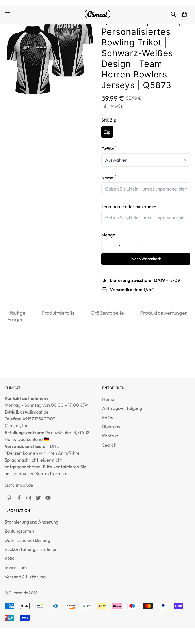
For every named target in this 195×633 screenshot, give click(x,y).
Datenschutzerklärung (27, 540)
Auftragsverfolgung (122, 408)
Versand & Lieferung (25, 577)
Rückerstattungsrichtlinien (31, 549)
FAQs (107, 417)
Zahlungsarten (19, 531)
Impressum (16, 568)
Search (109, 445)
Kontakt (110, 436)
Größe (108, 149)
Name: (109, 178)
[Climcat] (97, 14)
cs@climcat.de (19, 485)
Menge (108, 235)
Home (108, 399)
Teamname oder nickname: (128, 206)
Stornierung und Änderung (31, 522)
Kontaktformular (52, 474)
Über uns (111, 427)
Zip (107, 132)
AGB (9, 558)
